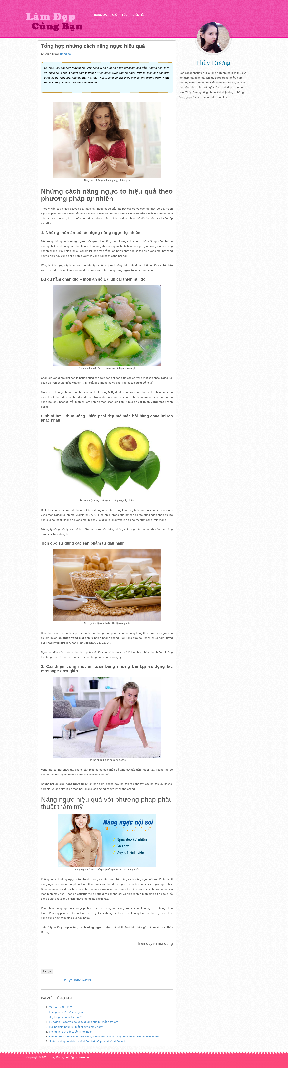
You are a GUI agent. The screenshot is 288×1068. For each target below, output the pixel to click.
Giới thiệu (119, 14)
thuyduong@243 (76, 980)
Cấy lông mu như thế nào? (65, 1017)
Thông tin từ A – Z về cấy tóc (66, 1012)
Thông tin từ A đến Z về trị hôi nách (70, 1031)
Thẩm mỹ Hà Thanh (54, 21)
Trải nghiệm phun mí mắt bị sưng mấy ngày (76, 1026)
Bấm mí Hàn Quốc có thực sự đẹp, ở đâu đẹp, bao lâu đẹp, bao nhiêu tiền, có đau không (104, 1036)
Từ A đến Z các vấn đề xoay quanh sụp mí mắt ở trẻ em (83, 1021)
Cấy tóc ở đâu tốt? (60, 1007)
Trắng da (99, 14)
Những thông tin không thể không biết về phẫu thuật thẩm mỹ (87, 1041)
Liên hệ (138, 14)
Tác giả (47, 971)
